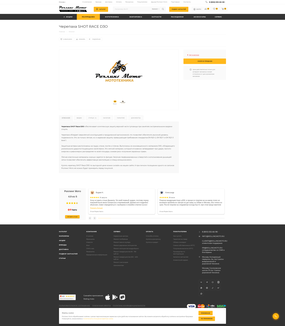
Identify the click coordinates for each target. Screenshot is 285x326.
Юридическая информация (96, 255)
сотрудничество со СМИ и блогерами (213, 250)
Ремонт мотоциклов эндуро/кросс (126, 248)
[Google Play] (115, 297)
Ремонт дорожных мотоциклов (125, 245)
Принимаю (205, 313)
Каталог (63, 231)
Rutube (218, 288)
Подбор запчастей (68, 254)
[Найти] (163, 9)
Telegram (207, 282)
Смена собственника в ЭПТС (184, 245)
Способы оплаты (152, 236)
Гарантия (120, 118)
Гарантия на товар (180, 239)
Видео (79, 118)
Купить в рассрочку (153, 239)
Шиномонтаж (119, 265)
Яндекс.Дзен (207, 288)
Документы (135, 118)
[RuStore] (122, 297)
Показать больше (96, 208)
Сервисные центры (121, 236)
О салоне (89, 236)
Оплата (149, 231)
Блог (88, 245)
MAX (201, 293)
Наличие (106, 118)
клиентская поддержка (214, 242)
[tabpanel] (121, 201)
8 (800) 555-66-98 (216, 2)
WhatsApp (201, 288)
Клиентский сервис (180, 260)
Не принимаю (207, 318)
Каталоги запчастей (180, 257)
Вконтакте (201, 282)
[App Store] (107, 297)
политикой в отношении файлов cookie (98, 319)
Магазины (64, 236)
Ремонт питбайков (121, 239)
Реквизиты (90, 251)
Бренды (63, 245)
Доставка (63, 249)
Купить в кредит (152, 242)
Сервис (117, 231)
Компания (91, 231)
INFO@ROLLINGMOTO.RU (213, 236)
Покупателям (180, 231)
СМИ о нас (90, 248)
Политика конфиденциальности (129, 305)
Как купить (177, 236)
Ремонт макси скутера (122, 242)
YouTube (212, 282)
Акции (62, 240)
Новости (89, 242)
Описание (66, 118)
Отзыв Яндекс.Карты (96, 211)
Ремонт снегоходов (121, 262)
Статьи (93, 118)
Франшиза (90, 239)
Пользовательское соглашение (74, 305)
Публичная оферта (101, 305)
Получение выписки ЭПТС (183, 248)
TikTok (212, 288)
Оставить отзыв (72, 217)
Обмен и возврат (179, 242)
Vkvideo (218, 282)
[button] (67, 203)
